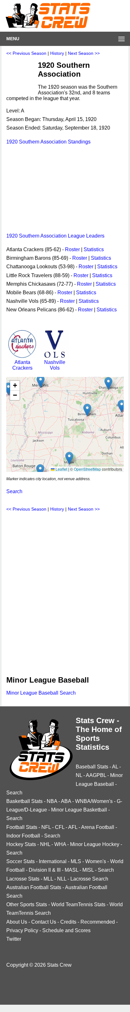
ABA (66, 801)
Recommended (97, 922)
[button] (87, 410)
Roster (72, 249)
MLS (76, 861)
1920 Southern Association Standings (48, 141)
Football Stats (21, 827)
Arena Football (97, 827)
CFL (59, 827)
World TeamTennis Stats (78, 904)
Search (14, 491)
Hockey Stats (21, 844)
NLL (61, 879)
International (53, 861)
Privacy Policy (22, 930)
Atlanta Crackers (22, 365)
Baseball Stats (92, 766)
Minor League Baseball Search (41, 693)
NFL (46, 827)
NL (79, 775)
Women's (95, 861)
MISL (88, 870)
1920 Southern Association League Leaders (55, 236)
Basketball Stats (24, 801)
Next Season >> (84, 53)
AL (115, 766)
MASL (71, 870)
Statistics (94, 249)
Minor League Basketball (79, 809)
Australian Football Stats (33, 887)
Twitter (13, 939)
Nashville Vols (54, 365)
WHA (60, 844)
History (57, 53)
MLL (48, 879)
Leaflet (61, 469)
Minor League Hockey (94, 844)
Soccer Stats (20, 861)
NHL (45, 844)
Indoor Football (23, 835)
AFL (72, 827)
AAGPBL (96, 775)
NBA (52, 801)
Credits (68, 922)
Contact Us (43, 922)
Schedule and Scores (66, 930)
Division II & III (45, 870)
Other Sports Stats (26, 904)
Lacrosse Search (89, 879)
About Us (16, 922)
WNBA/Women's (94, 801)
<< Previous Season (26, 53)
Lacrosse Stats (22, 879)
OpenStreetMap (87, 469)
